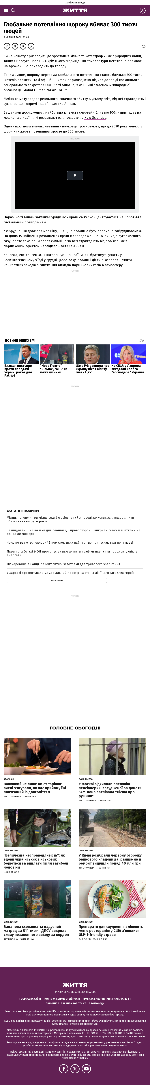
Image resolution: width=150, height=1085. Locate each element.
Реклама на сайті (30, 998)
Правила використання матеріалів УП (106, 998)
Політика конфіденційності (62, 998)
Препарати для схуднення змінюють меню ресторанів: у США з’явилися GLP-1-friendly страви (111, 930)
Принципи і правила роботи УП (66, 1003)
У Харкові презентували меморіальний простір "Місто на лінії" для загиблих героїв (70, 573)
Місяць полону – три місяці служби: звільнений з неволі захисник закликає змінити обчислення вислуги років (70, 519)
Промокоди (96, 1003)
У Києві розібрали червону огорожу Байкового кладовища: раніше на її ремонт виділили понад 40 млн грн (110, 859)
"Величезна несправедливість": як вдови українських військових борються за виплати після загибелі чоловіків (36, 861)
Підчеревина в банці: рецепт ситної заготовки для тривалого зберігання (63, 564)
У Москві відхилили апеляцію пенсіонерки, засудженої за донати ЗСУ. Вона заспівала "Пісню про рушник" (110, 790)
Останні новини (23, 511)
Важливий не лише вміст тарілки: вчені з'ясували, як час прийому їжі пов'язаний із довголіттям (35, 788)
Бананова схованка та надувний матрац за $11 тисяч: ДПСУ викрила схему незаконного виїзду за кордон (36, 930)
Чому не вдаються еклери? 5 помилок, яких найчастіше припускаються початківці (70, 543)
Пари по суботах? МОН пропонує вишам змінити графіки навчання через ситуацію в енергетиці (72, 553)
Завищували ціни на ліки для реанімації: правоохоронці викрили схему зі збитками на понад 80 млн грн (73, 532)
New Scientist (95, 117)
